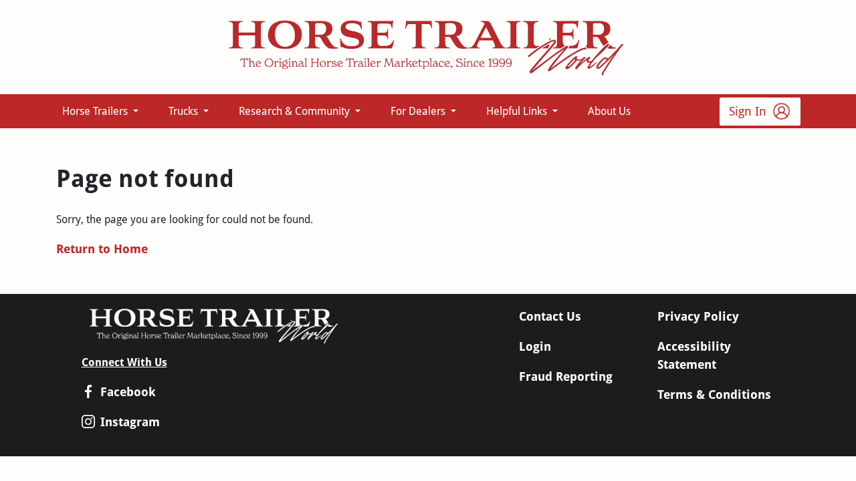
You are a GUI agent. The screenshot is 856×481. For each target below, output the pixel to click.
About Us (609, 111)
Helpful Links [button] (518, 111)
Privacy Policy (698, 316)
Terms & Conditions (714, 394)
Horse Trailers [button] (96, 111)
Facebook (128, 392)
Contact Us (550, 316)
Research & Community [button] (295, 111)
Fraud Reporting (566, 376)
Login (535, 346)
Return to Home (102, 249)
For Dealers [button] (419, 111)
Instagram (130, 422)
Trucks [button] (185, 111)
